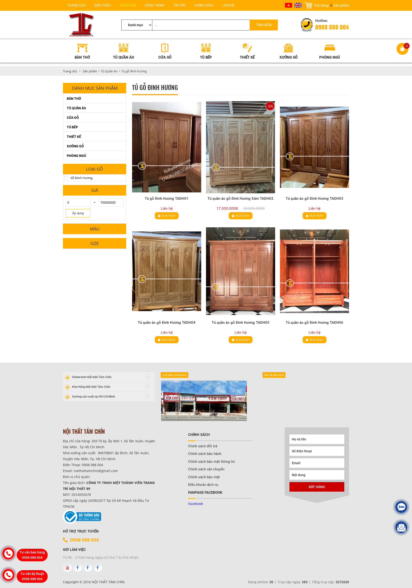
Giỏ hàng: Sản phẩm (331, 5)
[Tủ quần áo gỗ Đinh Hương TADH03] (314, 147)
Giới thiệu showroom (174, 375)
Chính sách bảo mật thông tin (211, 461)
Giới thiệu (102, 5)
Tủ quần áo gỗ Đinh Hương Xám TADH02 (240, 198)
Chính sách (204, 5)
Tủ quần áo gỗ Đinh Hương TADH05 (240, 322)
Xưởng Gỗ (75, 146)
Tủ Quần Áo (109, 71)
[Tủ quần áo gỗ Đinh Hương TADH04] (166, 271)
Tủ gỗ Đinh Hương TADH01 (167, 198)
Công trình (155, 5)
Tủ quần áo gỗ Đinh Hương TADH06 (314, 322)
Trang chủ (76, 5)
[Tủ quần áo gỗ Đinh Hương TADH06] (314, 271)
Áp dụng (78, 213)
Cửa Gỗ (73, 118)
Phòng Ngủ (76, 156)
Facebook (195, 503)
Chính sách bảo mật (204, 477)
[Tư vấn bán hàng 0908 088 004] (8, 553)
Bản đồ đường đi (273, 375)
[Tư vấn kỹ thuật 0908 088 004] (8, 575)
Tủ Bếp (72, 127)
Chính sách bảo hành (204, 454)
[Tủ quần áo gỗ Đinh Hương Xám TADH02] (240, 147)
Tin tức (179, 5)
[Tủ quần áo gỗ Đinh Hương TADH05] (240, 271)
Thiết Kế (74, 137)
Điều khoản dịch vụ (203, 485)
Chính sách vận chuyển (206, 469)
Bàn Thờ (74, 98)
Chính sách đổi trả (202, 446)
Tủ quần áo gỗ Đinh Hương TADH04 (167, 322)
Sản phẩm (127, 5)
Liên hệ (228, 5)
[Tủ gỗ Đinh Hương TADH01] (166, 147)
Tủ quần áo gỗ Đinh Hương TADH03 (314, 198)
